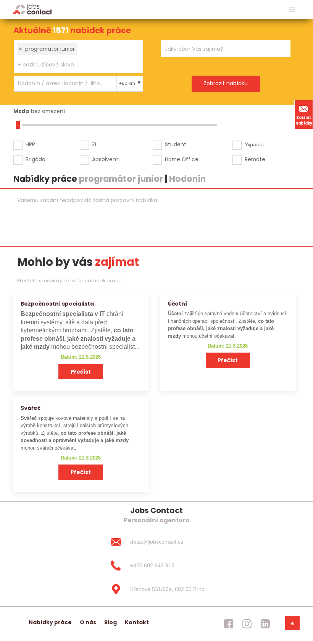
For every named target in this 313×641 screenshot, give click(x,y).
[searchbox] (74, 65)
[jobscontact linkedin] (265, 624)
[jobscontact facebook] (228, 624)
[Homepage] (32, 9)
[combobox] (78, 56)
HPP (30, 144)
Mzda (21, 111)
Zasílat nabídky (303, 120)
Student (175, 144)
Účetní (177, 304)
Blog (110, 622)
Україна (254, 144)
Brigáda (35, 159)
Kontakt (137, 622)
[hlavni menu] (292, 9)
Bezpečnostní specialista (57, 304)
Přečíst (81, 372)
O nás (88, 622)
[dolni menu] (292, 623)
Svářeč (30, 408)
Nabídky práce (50, 622)
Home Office (181, 159)
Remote (255, 159)
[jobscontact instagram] (247, 624)
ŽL (94, 144)
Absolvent (105, 159)
